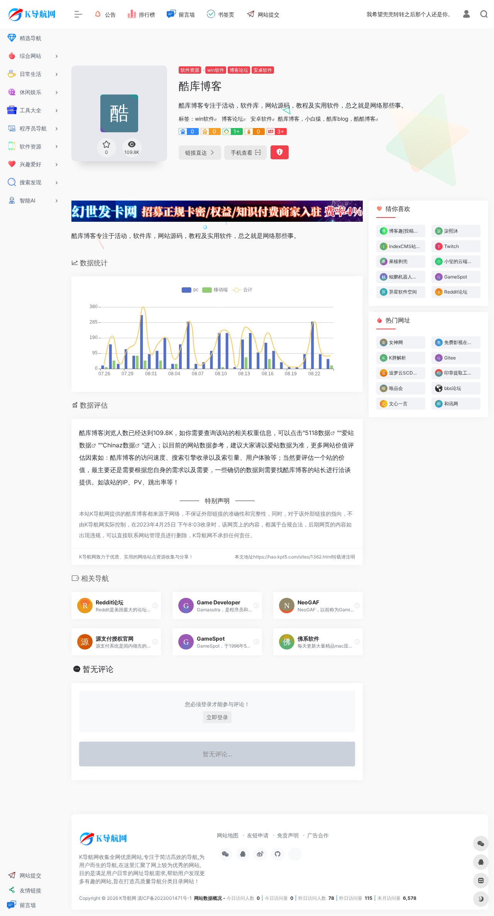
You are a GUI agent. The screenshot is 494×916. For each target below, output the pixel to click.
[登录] (466, 15)
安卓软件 (263, 70)
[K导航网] (104, 841)
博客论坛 (239, 70)
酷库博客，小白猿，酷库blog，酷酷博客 (327, 118)
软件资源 (190, 70)
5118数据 (317, 433)
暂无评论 (98, 669)
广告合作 (318, 835)
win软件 (215, 70)
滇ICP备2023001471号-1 (165, 898)
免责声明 (288, 835)
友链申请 (258, 835)
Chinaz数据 (119, 445)
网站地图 (228, 835)
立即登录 (217, 717)
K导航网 (127, 898)
